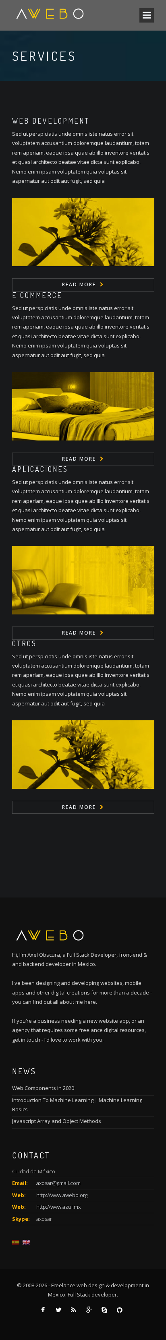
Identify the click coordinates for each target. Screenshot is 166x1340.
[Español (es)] (15, 1241)
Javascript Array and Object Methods (56, 1121)
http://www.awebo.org (61, 1195)
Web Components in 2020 (43, 1088)
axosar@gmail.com (58, 1183)
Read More (79, 284)
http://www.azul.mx (58, 1206)
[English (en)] (26, 1241)
